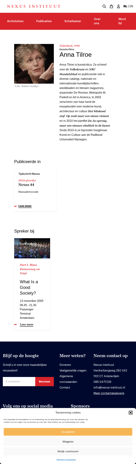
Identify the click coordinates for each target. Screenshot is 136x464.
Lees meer (25, 206)
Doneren (65, 365)
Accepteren (68, 431)
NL (125, 6)
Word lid (122, 21)
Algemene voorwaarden (66, 459)
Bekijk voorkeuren (68, 451)
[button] (130, 412)
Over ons (97, 21)
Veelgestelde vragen (73, 370)
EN (131, 6)
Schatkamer (72, 21)
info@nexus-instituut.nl (109, 387)
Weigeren (68, 441)
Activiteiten (15, 21)
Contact (65, 387)
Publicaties (44, 21)
